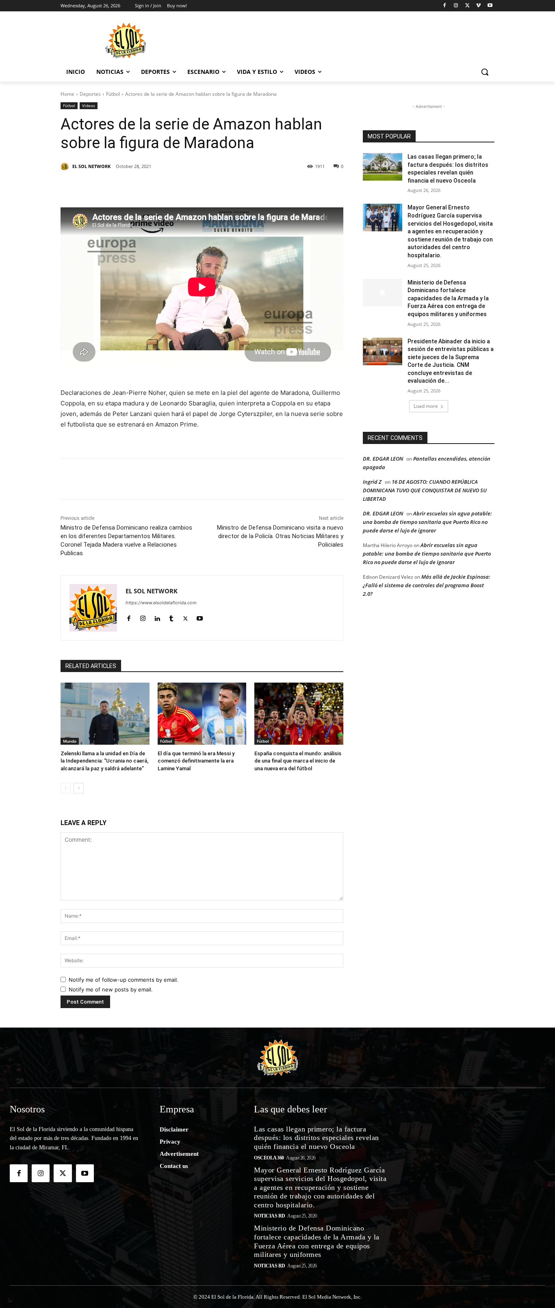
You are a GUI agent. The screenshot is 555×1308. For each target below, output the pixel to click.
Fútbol (113, 94)
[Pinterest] (154, 187)
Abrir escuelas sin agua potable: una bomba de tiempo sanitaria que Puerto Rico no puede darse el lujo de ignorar (427, 522)
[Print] (285, 187)
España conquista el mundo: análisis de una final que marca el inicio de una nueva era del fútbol (297, 760)
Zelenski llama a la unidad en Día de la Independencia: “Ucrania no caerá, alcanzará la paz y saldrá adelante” (104, 760)
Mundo (69, 741)
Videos (88, 105)
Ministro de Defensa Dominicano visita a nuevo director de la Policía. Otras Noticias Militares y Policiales (280, 536)
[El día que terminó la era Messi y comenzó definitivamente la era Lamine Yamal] (202, 714)
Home (67, 94)
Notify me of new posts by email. (111, 989)
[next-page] (79, 788)
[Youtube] (489, 6)
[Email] (247, 187)
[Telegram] (229, 187)
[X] (467, 6)
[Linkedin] (173, 187)
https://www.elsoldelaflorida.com (161, 603)
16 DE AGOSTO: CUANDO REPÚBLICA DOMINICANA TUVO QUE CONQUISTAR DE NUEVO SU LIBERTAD (425, 490)
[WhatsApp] (210, 187)
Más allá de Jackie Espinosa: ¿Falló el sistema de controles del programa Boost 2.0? (426, 585)
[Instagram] (456, 6)
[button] (484, 72)
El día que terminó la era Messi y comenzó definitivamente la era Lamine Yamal (196, 760)
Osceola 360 (269, 1158)
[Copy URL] (266, 187)
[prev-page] (66, 788)
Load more (426, 406)
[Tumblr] (191, 187)
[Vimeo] (478, 6)
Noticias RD (269, 1216)
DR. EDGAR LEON (383, 458)
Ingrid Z (372, 481)
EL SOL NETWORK (91, 166)
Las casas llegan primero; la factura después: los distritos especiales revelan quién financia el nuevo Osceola (316, 1138)
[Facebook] (444, 6)
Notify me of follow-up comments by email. (123, 979)
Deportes (90, 94)
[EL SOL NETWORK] (66, 166)
